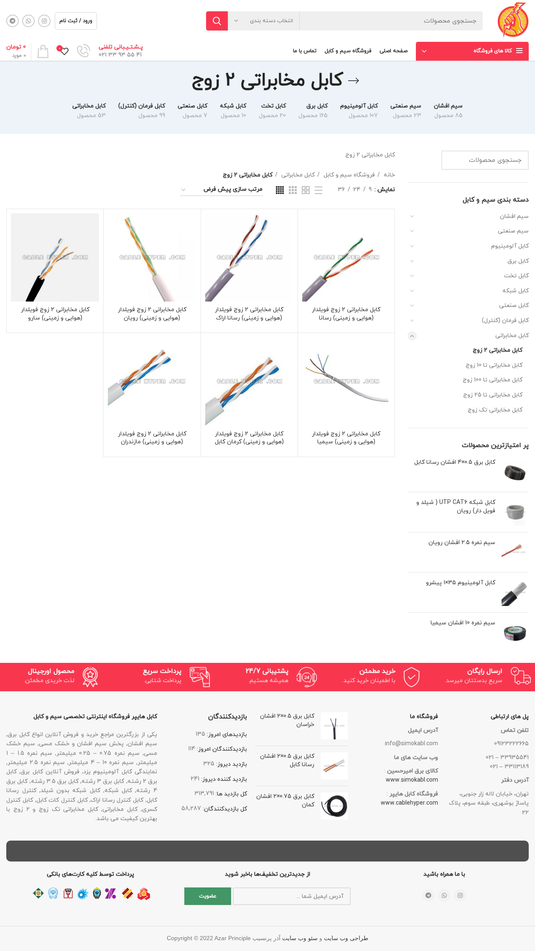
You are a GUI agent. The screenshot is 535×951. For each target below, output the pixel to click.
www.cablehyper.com (409, 803)
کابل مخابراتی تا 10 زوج (494, 365)
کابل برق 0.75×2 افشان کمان (285, 800)
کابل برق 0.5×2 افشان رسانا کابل (287, 760)
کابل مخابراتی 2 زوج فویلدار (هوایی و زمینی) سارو (55, 314)
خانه (388, 175)
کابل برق (518, 261)
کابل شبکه (515, 291)
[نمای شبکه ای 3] (293, 190)
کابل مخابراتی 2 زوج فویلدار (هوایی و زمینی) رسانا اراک (249, 314)
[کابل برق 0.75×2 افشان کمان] (334, 806)
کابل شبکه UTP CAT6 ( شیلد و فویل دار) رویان (455, 507)
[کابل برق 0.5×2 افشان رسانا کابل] (334, 766)
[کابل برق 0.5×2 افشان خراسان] (334, 725)
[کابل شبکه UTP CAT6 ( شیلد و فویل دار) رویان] (515, 512)
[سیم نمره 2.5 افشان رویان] (515, 552)
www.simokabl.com (412, 780)
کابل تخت (516, 276)
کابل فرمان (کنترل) (505, 321)
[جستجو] (217, 21)
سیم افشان (514, 216)
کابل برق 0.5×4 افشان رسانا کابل (454, 462)
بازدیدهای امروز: (226, 735)
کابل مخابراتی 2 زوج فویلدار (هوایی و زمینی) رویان (152, 314)
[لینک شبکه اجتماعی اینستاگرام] (44, 21)
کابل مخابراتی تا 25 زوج (492, 395)
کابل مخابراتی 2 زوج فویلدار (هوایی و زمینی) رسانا (346, 314)
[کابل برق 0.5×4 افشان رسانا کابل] (515, 472)
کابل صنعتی (514, 305)
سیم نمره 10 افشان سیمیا (463, 623)
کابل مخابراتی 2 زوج (497, 350)
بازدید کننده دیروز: (223, 779)
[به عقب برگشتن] (353, 80)
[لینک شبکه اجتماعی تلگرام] (12, 21)
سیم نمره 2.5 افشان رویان (461, 543)
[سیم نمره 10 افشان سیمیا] (515, 632)
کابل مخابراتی (512, 336)
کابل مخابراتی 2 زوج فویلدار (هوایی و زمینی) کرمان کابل (249, 438)
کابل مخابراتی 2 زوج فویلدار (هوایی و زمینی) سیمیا (346, 438)
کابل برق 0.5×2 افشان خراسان (287, 720)
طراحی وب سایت (346, 938)
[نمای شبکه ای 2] (306, 190)
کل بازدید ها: (230, 794)
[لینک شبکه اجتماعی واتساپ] (28, 21)
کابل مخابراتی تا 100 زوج (492, 380)
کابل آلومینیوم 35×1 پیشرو (460, 583)
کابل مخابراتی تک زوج (495, 410)
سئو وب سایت (300, 938)
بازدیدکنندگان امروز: (221, 749)
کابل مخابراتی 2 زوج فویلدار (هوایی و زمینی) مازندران (152, 438)
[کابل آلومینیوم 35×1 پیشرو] (515, 592)
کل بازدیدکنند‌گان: (224, 809)
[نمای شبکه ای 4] (280, 190)
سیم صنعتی (513, 231)
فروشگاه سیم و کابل (348, 175)
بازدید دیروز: (230, 764)
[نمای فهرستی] (318, 190)
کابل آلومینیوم (510, 246)
